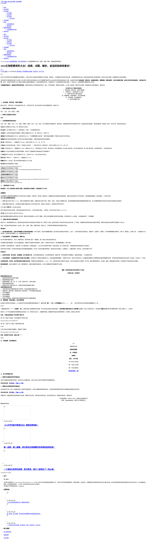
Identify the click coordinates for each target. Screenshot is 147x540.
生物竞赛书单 (10, 24)
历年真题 (6, 20)
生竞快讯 (9, 14)
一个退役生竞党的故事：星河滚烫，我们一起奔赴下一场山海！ (29, 469)
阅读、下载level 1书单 (17, 383)
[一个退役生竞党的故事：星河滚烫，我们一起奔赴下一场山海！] (17, 463)
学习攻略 (9, 13)
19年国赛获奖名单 (12, 29)
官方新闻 (9, 16)
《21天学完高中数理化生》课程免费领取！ (21, 425)
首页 (5, 7)
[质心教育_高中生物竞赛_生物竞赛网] (11, 1)
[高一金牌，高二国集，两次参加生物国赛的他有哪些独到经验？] (17, 441)
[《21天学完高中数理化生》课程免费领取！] (17, 419)
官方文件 (12, 18)
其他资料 (9, 26)
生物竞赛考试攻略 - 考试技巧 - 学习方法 (33, 71)
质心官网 (6, 9)
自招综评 (6, 31)
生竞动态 (6, 11)
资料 (5, 22)
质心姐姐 (4, 71)
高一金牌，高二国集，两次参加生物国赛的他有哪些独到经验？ (29, 447)
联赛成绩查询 (7, 27)
